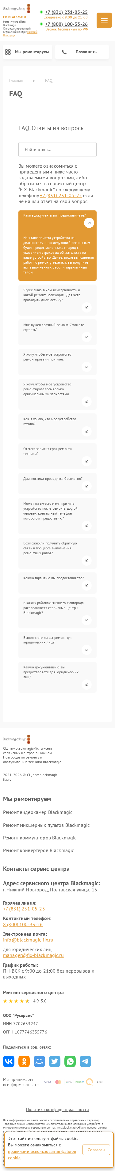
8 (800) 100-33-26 (23, 924)
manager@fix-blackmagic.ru (33, 955)
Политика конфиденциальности (57, 1109)
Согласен (96, 1150)
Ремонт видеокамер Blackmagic (37, 812)
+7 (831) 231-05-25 (66, 12)
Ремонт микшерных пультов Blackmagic (46, 825)
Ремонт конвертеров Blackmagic (38, 850)
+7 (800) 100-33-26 (66, 24)
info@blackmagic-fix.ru (28, 940)
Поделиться (8, 1061)
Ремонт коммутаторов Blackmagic (40, 837)
